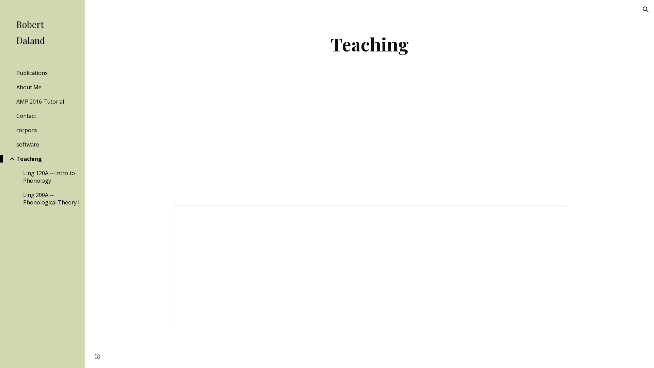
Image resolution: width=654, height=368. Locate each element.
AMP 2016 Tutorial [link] (40, 101)
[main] (369, 44)
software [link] (27, 144)
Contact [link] (26, 116)
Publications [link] (32, 73)
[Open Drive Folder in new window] (553, 214)
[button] (646, 9)
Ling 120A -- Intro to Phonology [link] (49, 176)
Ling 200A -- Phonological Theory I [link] (51, 198)
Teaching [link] (29, 159)
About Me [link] (29, 87)
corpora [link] (26, 130)
